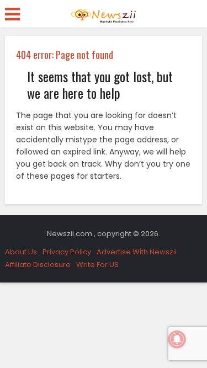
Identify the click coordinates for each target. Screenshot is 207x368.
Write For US (97, 264)
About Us (21, 252)
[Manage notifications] (177, 339)
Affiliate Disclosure (38, 264)
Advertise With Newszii (137, 252)
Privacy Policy (67, 252)
